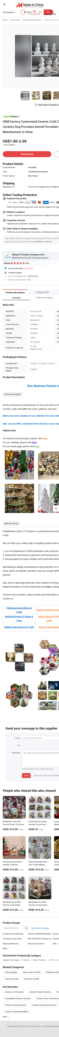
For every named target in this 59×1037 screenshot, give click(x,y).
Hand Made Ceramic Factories (18, 998)
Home (5, 20)
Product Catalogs (41, 928)
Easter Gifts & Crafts (31, 972)
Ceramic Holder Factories (40, 992)
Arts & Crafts (15, 20)
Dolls (55, 943)
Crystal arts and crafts (12, 938)
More (5, 1016)
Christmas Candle (31, 978)
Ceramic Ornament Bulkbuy (16, 1011)
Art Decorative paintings (13, 933)
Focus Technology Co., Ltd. (35, 1026)
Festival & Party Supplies (32, 20)
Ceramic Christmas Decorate (44, 1005)
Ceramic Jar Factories (14, 992)
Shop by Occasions (36, 943)
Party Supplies (11, 972)
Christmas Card (11, 978)
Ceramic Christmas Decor (15, 1005)
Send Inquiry (27, 154)
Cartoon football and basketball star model (40, 933)
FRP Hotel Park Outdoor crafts (40, 938)
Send (26, 775)
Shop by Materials (10, 943)
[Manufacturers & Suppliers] (29, 4)
